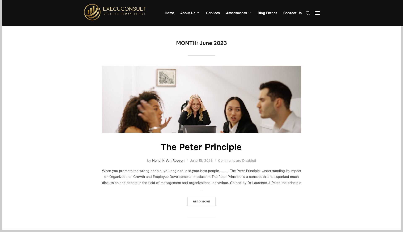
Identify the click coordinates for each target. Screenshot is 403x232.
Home (169, 13)
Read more (204, 200)
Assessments (236, 13)
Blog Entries (267, 13)
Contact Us (292, 13)
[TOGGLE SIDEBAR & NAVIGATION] (319, 13)
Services (213, 13)
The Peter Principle (201, 147)
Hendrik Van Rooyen (168, 160)
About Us (187, 13)
